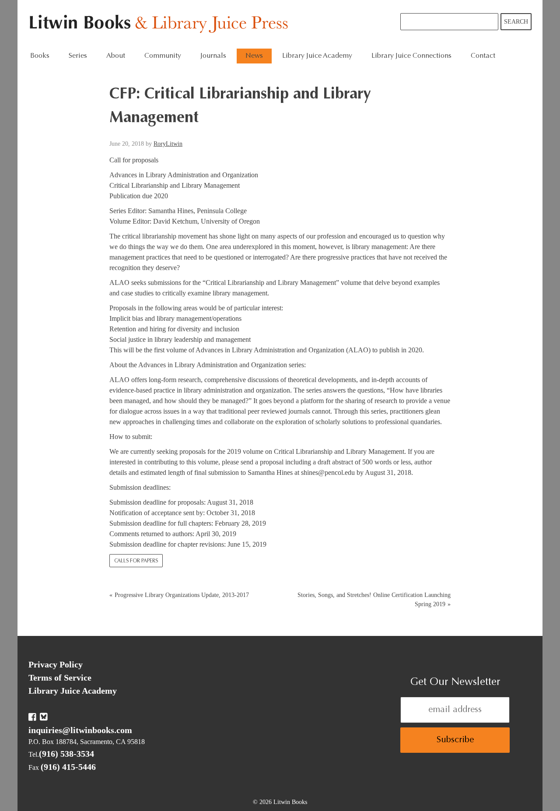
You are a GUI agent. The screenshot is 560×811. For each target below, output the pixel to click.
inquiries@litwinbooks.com (80, 730)
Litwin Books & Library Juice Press (160, 24)
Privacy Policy (55, 664)
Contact (483, 56)
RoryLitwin (168, 143)
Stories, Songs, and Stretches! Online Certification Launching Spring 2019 (374, 599)
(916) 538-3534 (66, 753)
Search (516, 21)
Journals (213, 56)
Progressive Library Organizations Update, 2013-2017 (182, 595)
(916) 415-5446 (68, 767)
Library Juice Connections (411, 56)
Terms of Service (59, 677)
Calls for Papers (136, 561)
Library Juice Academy (317, 56)
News (254, 56)
